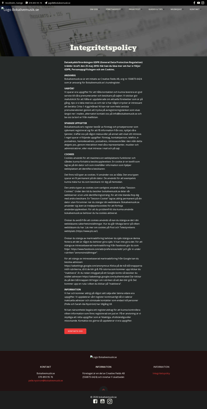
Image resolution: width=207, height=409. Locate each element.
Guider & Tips (156, 9)
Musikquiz (176, 9)
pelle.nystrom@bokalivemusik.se (45, 380)
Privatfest (134, 9)
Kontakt (195, 9)
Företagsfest (113, 9)
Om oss (94, 9)
